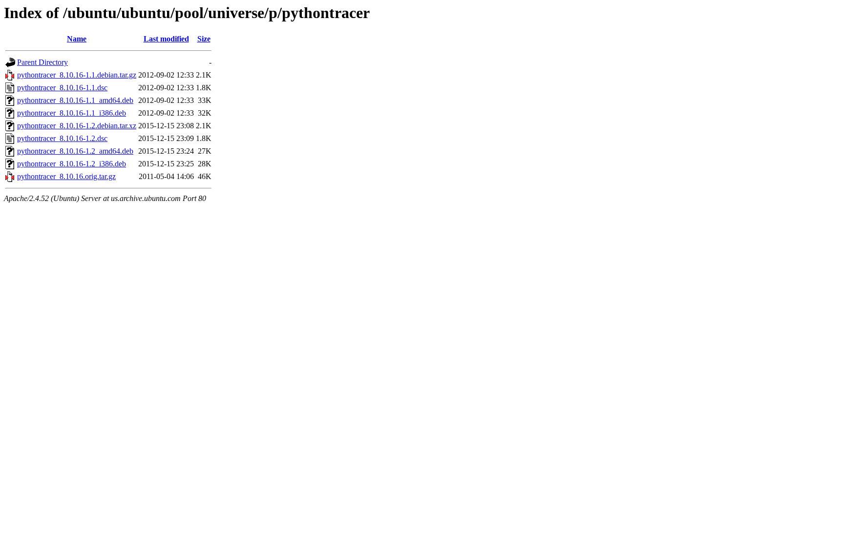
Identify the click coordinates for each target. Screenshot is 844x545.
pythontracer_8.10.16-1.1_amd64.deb (75, 100)
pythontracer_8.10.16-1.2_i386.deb (71, 164)
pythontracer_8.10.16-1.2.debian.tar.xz (76, 125)
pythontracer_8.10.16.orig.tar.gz (66, 176)
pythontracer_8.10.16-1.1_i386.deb (71, 113)
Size (204, 39)
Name (76, 39)
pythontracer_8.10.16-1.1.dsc (62, 87)
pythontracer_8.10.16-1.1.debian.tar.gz (76, 75)
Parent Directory (42, 62)
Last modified (166, 39)
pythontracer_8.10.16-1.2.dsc (62, 138)
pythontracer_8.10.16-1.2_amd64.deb (75, 151)
